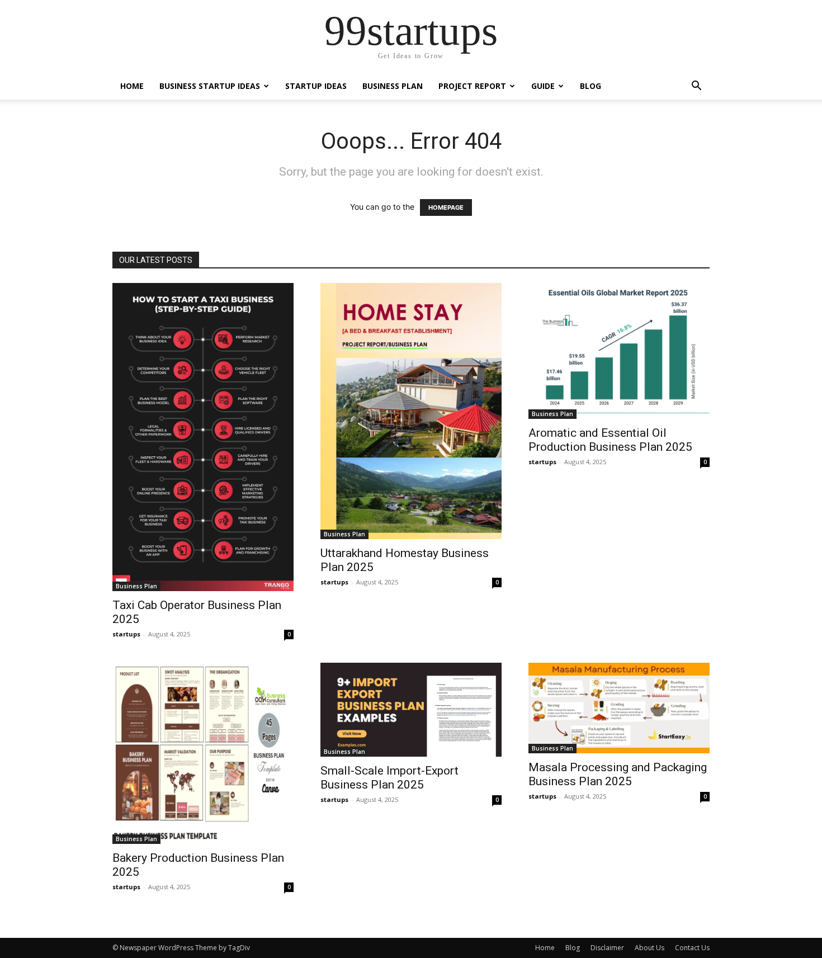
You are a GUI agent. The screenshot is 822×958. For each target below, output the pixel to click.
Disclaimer (607, 947)
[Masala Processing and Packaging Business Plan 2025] (619, 708)
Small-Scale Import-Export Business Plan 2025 (389, 777)
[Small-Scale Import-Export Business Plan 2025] (411, 709)
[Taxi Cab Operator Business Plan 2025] (203, 437)
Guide (543, 86)
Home (132, 86)
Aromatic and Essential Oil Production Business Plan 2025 (610, 440)
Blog (590, 86)
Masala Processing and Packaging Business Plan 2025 (617, 774)
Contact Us (692, 947)
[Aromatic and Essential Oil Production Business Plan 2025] (619, 351)
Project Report (472, 86)
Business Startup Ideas (209, 86)
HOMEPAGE (446, 207)
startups (126, 634)
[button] (696, 87)
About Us (649, 947)
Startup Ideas (316, 86)
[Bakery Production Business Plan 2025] (203, 753)
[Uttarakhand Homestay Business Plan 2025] (411, 411)
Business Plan (392, 86)
